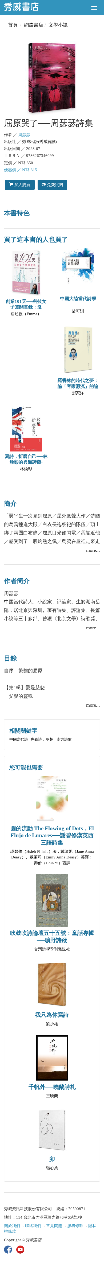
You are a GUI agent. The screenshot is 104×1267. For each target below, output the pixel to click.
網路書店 (33, 25)
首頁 (13, 25)
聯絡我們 (33, 1226)
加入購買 (21, 184)
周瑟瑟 (24, 135)
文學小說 (58, 25)
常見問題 (54, 1226)
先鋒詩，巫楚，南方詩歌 (51, 739)
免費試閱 (54, 184)
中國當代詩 (18, 739)
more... (93, 550)
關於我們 (12, 1226)
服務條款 (75, 1226)
